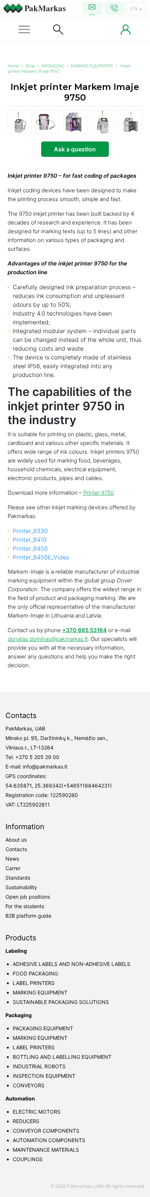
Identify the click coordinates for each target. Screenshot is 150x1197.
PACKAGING (53, 66)
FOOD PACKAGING (35, 973)
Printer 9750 (98, 492)
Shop (30, 66)
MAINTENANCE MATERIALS (46, 1150)
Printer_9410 (30, 539)
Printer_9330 (30, 531)
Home (13, 66)
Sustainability (21, 887)
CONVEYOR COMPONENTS (46, 1131)
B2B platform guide (28, 916)
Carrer (12, 868)
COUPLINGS (28, 1159)
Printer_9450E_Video (41, 557)
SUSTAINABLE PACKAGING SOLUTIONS (61, 1002)
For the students (24, 906)
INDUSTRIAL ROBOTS (39, 1066)
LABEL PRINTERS (34, 983)
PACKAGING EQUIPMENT (43, 1028)
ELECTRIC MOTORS (36, 1112)
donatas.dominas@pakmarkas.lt (48, 638)
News (12, 859)
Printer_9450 (30, 548)
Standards (17, 878)
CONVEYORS (28, 1085)
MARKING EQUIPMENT (92, 66)
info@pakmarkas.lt (45, 766)
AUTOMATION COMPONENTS (49, 1140)
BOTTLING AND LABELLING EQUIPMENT (62, 1057)
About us (16, 840)
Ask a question (75, 149)
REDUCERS (26, 1121)
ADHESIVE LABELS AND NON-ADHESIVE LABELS (71, 964)
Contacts (16, 849)
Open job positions (27, 897)
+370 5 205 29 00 (37, 757)
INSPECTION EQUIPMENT (44, 1076)
